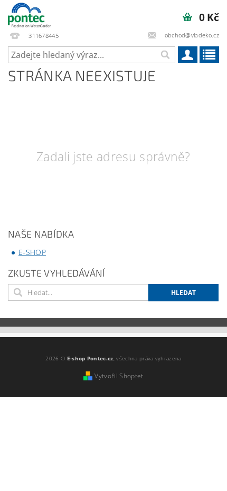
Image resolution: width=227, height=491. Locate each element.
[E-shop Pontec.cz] (29, 13)
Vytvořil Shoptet (118, 375)
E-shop (32, 252)
